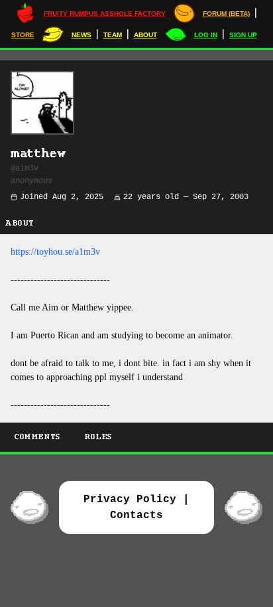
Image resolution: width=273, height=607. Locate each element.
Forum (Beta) (226, 13)
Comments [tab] (38, 437)
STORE (22, 34)
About (145, 34)
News (81, 34)
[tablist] (136, 438)
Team (112, 34)
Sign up (243, 34)
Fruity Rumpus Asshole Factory (105, 13)
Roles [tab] (99, 437)
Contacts (136, 515)
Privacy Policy (129, 500)
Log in (205, 34)
